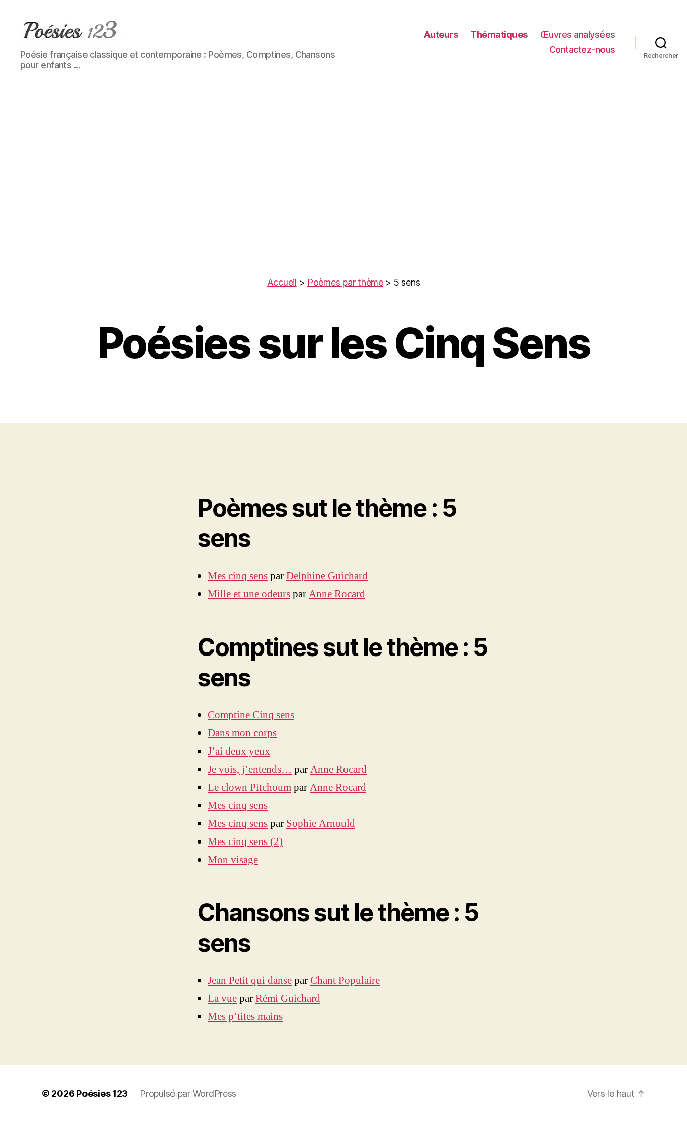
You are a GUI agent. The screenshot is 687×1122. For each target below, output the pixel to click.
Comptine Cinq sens (251, 715)
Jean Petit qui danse (250, 980)
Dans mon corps (242, 733)
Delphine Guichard (327, 576)
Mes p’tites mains (245, 1016)
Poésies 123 (102, 1093)
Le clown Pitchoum (249, 787)
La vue (222, 998)
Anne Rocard (337, 594)
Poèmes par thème (345, 282)
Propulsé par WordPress (188, 1093)
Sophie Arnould (320, 823)
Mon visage (233, 860)
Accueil (282, 282)
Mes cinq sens (238, 576)
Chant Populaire (345, 980)
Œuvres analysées (577, 34)
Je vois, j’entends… (250, 769)
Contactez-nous (582, 49)
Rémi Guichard (287, 998)
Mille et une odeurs (249, 594)
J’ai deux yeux (239, 751)
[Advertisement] (343, 200)
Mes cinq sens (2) (245, 842)
